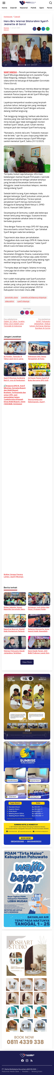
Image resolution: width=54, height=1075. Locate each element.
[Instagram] (27, 313)
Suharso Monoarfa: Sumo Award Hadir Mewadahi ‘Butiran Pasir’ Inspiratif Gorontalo (38, 630)
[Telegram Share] (43, 29)
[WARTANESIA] (27, 3)
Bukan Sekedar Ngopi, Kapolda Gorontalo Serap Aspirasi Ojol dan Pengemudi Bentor (15, 608)
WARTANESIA (10, 72)
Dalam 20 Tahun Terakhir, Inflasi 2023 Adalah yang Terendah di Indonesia (14, 322)
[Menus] (4, 3)
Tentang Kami (36, 1071)
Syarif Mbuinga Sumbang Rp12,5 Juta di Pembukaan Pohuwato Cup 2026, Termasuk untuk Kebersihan (15, 379)
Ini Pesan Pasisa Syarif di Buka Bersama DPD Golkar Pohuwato (39, 379)
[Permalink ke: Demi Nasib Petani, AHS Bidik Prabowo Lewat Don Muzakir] (39, 642)
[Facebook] (22, 313)
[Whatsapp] (48, 29)
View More (27, 662)
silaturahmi (9, 301)
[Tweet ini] (39, 29)
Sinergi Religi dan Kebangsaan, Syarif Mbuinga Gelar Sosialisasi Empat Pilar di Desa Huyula (38, 400)
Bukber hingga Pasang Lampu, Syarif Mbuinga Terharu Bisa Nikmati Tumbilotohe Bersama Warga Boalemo (13, 575)
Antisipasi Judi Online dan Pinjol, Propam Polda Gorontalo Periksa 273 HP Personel (38, 608)
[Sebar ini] (34, 29)
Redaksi (25, 1071)
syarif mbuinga (23, 301)
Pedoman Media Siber (10, 1071)
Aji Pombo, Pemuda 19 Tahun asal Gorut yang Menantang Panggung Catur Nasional (13, 357)
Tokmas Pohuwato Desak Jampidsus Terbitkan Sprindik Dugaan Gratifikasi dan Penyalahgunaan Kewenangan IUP (14, 652)
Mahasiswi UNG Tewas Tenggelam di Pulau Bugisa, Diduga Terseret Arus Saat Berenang (38, 357)
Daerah (6, 30)
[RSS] (32, 313)
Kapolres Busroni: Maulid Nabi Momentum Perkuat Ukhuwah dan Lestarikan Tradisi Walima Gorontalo (14, 630)
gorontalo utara (11, 297)
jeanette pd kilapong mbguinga (33, 297)
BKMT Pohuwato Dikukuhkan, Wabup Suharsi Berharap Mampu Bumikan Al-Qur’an (40, 323)
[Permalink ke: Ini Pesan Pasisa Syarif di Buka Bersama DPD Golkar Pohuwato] (39, 369)
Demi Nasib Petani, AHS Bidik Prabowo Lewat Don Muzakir (38, 652)
